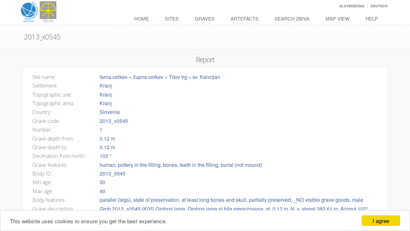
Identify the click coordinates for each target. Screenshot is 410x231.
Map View (337, 18)
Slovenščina (352, 6)
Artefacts (244, 18)
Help (371, 18)
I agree (381, 221)
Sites (172, 18)
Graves (205, 18)
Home (141, 18)
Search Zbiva (292, 18)
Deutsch (379, 6)
